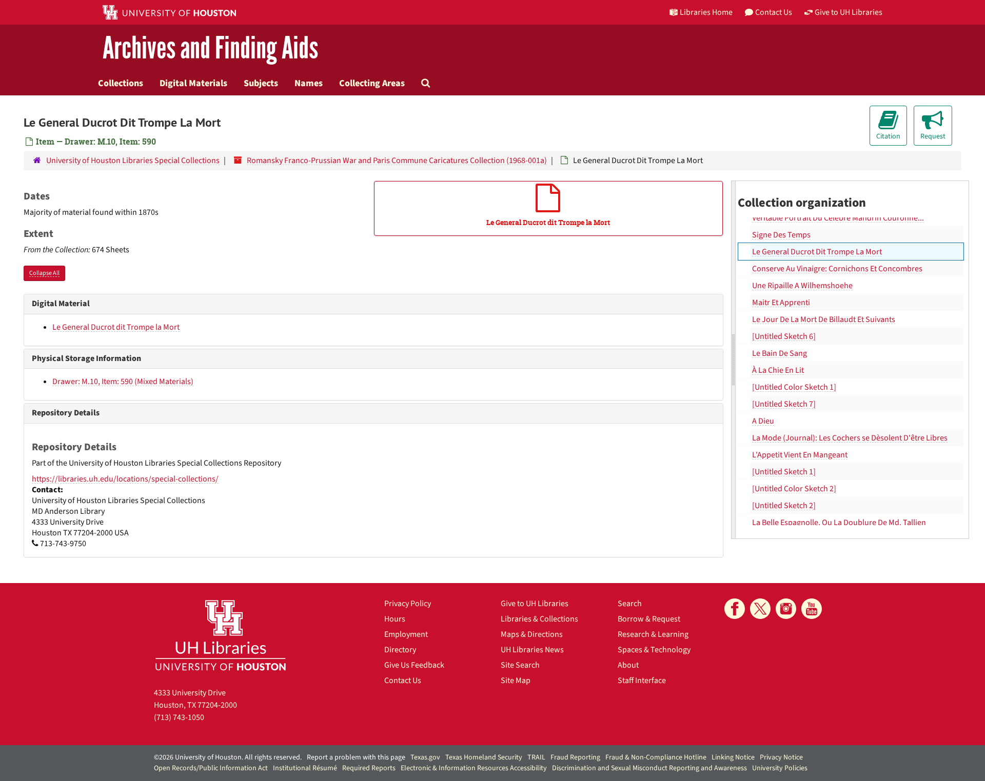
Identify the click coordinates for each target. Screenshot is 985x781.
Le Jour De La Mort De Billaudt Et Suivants (823, 319)
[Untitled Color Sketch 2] (794, 488)
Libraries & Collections (539, 619)
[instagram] (786, 608)
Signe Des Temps (781, 235)
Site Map (515, 680)
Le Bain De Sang (779, 353)
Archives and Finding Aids (210, 48)
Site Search (520, 665)
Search (630, 603)
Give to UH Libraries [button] (848, 12)
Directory (400, 649)
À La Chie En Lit (778, 370)
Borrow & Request (649, 619)
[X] (760, 608)
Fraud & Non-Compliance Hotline (655, 757)
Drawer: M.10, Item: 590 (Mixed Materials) (122, 381)
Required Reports (369, 768)
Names (308, 83)
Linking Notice (733, 757)
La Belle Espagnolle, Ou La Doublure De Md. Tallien (839, 522)
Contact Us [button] (773, 12)
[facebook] (734, 608)
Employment (406, 634)
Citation (888, 136)
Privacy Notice (781, 757)
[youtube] (811, 608)
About (628, 665)
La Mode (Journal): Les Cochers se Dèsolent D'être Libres (850, 438)
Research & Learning (653, 634)
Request (932, 136)
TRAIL (536, 757)
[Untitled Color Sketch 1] (794, 387)
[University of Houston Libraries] (220, 635)
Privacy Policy (407, 603)
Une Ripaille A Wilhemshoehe (802, 285)
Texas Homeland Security (483, 757)
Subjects (261, 83)
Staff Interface (642, 680)
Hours (394, 619)
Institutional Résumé (305, 768)
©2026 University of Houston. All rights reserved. (228, 757)
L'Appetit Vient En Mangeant (800, 454)
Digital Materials (193, 83)
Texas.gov (425, 757)
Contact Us (402, 680)
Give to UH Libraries (534, 603)
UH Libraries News (532, 649)
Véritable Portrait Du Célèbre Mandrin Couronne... (838, 218)
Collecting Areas (372, 83)
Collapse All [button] (44, 273)
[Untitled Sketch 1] (784, 471)
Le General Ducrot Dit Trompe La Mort (817, 251)
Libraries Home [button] (706, 12)
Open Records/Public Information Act (211, 768)
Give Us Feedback (414, 665)
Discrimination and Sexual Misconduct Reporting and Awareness (649, 768)
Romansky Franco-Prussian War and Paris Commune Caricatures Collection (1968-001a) (397, 160)
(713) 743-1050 (179, 717)
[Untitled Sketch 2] (784, 505)
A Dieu (763, 421)
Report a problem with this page (356, 757)
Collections (120, 83)
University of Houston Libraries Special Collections (133, 160)
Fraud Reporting (575, 757)
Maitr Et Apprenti (781, 302)
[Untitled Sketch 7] (784, 404)
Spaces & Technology (654, 649)
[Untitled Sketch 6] (784, 336)
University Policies (779, 768)
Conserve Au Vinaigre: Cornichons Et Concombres (837, 268)
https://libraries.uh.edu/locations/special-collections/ (125, 479)
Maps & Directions (532, 634)
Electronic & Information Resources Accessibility (474, 768)
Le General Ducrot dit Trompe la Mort (116, 327)
